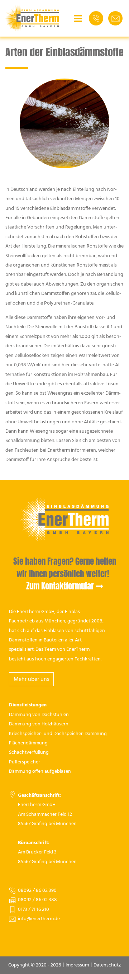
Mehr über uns (31, 679)
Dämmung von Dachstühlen (39, 715)
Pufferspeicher (24, 762)
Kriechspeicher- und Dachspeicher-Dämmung (58, 734)
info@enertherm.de (39, 919)
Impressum (77, 965)
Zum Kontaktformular (60, 586)
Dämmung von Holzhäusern (38, 724)
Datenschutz (107, 965)
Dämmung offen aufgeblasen (40, 771)
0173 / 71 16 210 (33, 909)
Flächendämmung (28, 743)
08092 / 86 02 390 (37, 890)
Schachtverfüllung (29, 752)
